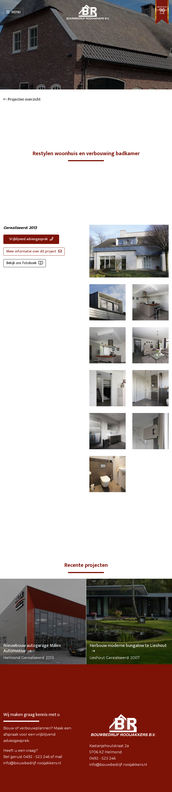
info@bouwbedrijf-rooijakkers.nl (32, 763)
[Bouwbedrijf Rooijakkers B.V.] (87, 12)
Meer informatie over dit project (31, 251)
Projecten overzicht (24, 99)
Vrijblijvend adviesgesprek (29, 239)
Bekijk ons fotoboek (21, 263)
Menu (16, 12)
